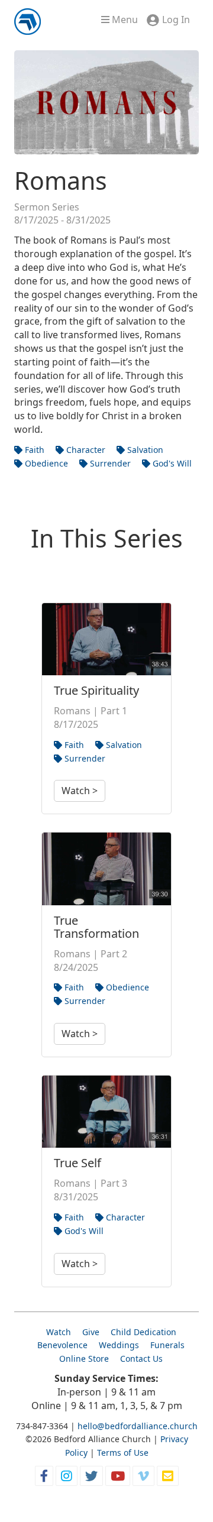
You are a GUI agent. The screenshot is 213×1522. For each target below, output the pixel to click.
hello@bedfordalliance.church (138, 1426)
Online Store (84, 1358)
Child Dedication (143, 1332)
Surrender (109, 463)
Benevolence (62, 1345)
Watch (58, 1332)
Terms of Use (123, 1452)
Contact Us (141, 1358)
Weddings (119, 1345)
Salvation (144, 449)
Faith (33, 449)
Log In (176, 19)
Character (84, 449)
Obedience (45, 463)
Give (90, 1332)
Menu (123, 19)
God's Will (171, 463)
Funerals (167, 1345)
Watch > (80, 790)
